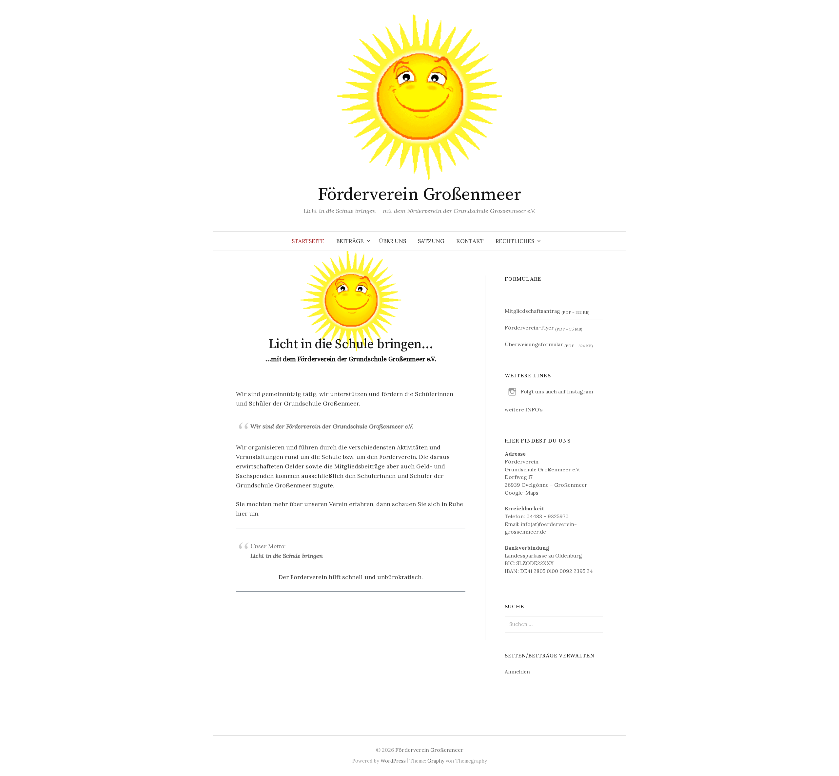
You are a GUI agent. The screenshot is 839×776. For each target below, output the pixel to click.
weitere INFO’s (524, 409)
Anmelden (517, 671)
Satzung (431, 241)
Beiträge (350, 241)
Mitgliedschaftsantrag (532, 311)
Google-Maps (521, 492)
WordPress (393, 761)
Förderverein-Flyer (529, 327)
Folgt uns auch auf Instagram (556, 391)
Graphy (435, 761)
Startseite (308, 241)
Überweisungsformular (534, 344)
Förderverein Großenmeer (419, 194)
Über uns (392, 241)
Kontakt (470, 241)
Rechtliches (515, 241)
